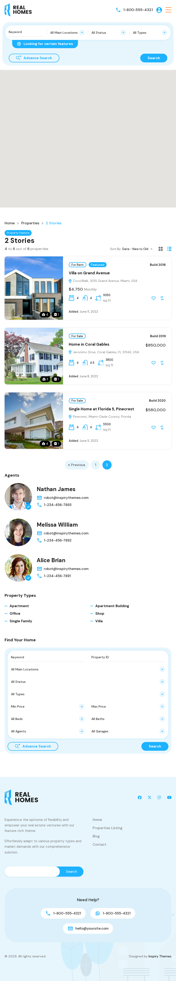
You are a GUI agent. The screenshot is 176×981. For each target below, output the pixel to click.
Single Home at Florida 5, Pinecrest (101, 408)
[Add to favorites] (153, 298)
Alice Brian (51, 560)
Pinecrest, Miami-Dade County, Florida (101, 416)
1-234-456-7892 (58, 540)
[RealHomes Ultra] (18, 9)
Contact (99, 844)
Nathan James (56, 489)
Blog (96, 836)
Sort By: (115, 248)
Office (15, 613)
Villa (99, 621)
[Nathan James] (18, 497)
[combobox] (67, 33)
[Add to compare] (162, 298)
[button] (168, 10)
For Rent (78, 265)
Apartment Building (112, 606)
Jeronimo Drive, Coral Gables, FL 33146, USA (105, 352)
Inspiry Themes (159, 956)
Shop (99, 613)
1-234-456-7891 (57, 576)
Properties (30, 223)
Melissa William (57, 524)
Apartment (19, 606)
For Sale (77, 336)
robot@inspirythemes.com (66, 497)
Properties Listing (107, 828)
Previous (78, 465)
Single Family (21, 621)
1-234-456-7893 (58, 505)
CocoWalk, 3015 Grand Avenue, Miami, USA (104, 281)
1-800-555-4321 (138, 9)
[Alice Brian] (18, 568)
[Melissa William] (18, 532)
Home (10, 223)
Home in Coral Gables (89, 344)
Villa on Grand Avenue (89, 272)
